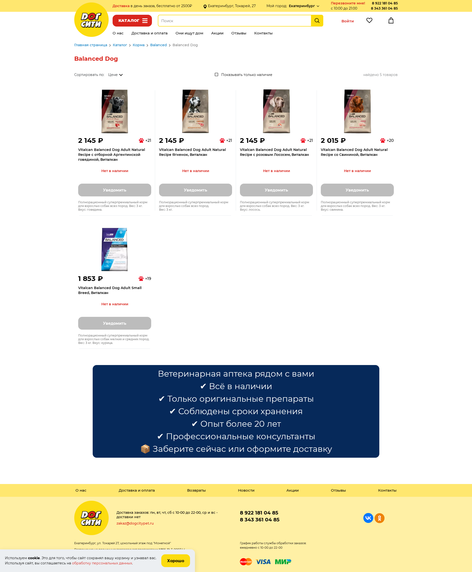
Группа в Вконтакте (368, 518)
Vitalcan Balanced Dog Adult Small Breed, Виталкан (110, 290)
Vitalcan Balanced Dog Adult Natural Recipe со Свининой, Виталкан (354, 152)
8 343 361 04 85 (384, 8)
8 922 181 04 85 (385, 3)
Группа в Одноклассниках (379, 518)
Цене (113, 75)
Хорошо (175, 560)
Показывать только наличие (246, 75)
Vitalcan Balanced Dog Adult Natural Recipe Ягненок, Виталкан (192, 152)
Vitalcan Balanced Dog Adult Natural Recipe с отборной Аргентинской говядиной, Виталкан (111, 154)
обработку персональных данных (102, 563)
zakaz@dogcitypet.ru (135, 523)
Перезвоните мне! (348, 3)
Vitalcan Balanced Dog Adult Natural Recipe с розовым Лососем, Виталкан (274, 152)
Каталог (128, 20)
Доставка (122, 6)
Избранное (369, 22)
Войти (347, 21)
